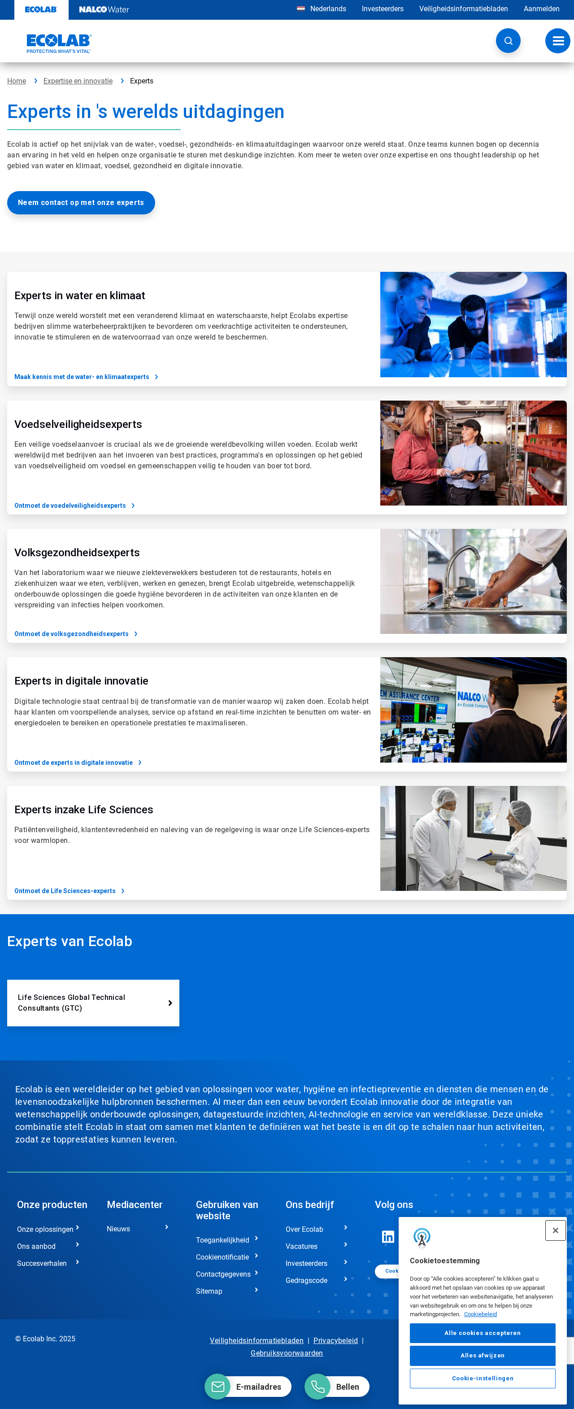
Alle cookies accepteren (482, 1333)
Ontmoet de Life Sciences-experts (65, 890)
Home (16, 81)
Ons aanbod (36, 1246)
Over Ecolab (304, 1229)
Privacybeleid (335, 1340)
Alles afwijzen (483, 1355)
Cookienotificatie (222, 1257)
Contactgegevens (223, 1274)
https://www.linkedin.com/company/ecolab (388, 1237)
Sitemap (209, 1291)
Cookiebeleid (480, 1314)
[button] (508, 40)
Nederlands (328, 8)
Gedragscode (306, 1280)
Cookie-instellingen (482, 1378)
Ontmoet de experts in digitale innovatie (73, 762)
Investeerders (383, 8)
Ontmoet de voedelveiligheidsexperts (70, 505)
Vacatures (301, 1246)
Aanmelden (542, 8)
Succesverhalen (42, 1263)
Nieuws (118, 1229)
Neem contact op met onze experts (81, 202)
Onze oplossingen (45, 1229)
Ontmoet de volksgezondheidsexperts (71, 633)
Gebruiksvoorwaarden (287, 1353)
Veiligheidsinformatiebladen (463, 8)
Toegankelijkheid (222, 1240)
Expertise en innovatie (78, 81)
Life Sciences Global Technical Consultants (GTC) (71, 1002)
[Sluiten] (555, 1230)
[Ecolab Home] (49, 43)
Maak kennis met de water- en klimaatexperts (81, 376)
